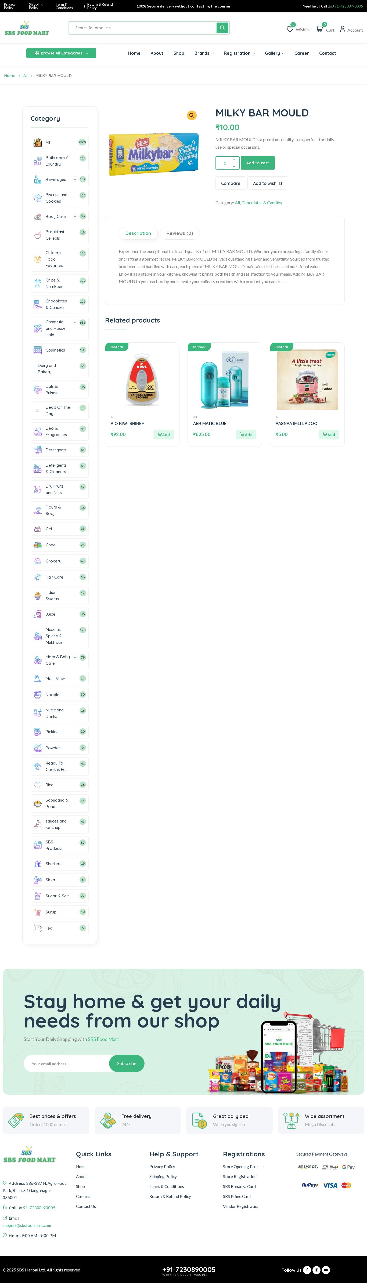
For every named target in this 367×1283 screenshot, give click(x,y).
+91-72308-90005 (348, 6)
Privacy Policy (10, 6)
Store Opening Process (243, 1166)
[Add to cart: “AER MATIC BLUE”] (246, 434)
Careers (83, 1196)
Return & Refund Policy (100, 6)
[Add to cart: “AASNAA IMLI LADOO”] (329, 434)
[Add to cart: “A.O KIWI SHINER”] (163, 434)
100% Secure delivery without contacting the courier (183, 6)
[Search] (222, 28)
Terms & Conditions (166, 1186)
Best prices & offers (53, 1116)
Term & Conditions (64, 6)
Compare (230, 183)
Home (9, 75)
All (25, 75)
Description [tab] (138, 233)
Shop (80, 1186)
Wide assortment (324, 1116)
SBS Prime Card (237, 1196)
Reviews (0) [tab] (180, 233)
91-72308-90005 (39, 1207)
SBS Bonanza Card (239, 1186)
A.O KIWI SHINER (128, 423)
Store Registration (240, 1176)
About (81, 1176)
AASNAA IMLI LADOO (297, 423)
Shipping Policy (35, 6)
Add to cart (257, 162)
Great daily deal (231, 1116)
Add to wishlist (267, 183)
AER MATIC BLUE (209, 423)
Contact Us (86, 1206)
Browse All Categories (61, 53)
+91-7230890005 (189, 1269)
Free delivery (136, 1116)
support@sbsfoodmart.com (27, 1225)
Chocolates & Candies (262, 202)
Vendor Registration (241, 1206)
